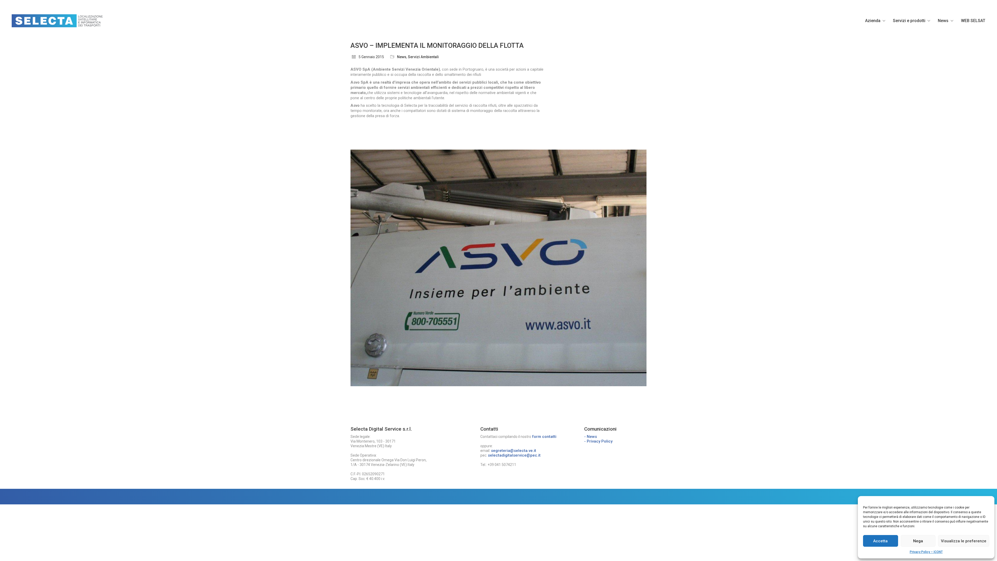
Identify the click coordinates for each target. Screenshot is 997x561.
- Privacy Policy (598, 441)
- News (590, 436)
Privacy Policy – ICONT (926, 552)
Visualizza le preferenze (963, 541)
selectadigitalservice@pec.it (514, 455)
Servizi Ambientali (423, 57)
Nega (918, 541)
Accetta (880, 541)
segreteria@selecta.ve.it (513, 450)
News (401, 57)
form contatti (544, 436)
